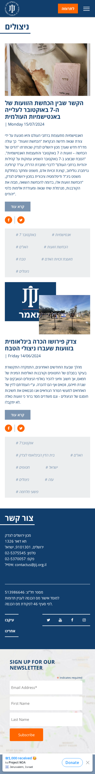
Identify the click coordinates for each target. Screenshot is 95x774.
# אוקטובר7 (24, 442)
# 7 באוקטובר (26, 234)
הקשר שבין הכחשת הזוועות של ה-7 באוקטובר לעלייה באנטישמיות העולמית (44, 109)
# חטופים (23, 467)
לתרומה (68, 8)
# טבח (21, 259)
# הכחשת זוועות (56, 246)
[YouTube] (60, 620)
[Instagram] (84, 620)
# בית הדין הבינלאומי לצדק (35, 455)
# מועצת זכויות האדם (57, 259)
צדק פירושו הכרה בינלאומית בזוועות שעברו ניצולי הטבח (40, 344)
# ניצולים (22, 271)
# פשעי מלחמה (27, 491)
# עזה (49, 479)
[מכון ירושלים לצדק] (12, 8)
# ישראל (52, 467)
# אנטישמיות (61, 234)
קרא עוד (17, 206)
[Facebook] (72, 620)
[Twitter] (48, 620)
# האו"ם (22, 246)
